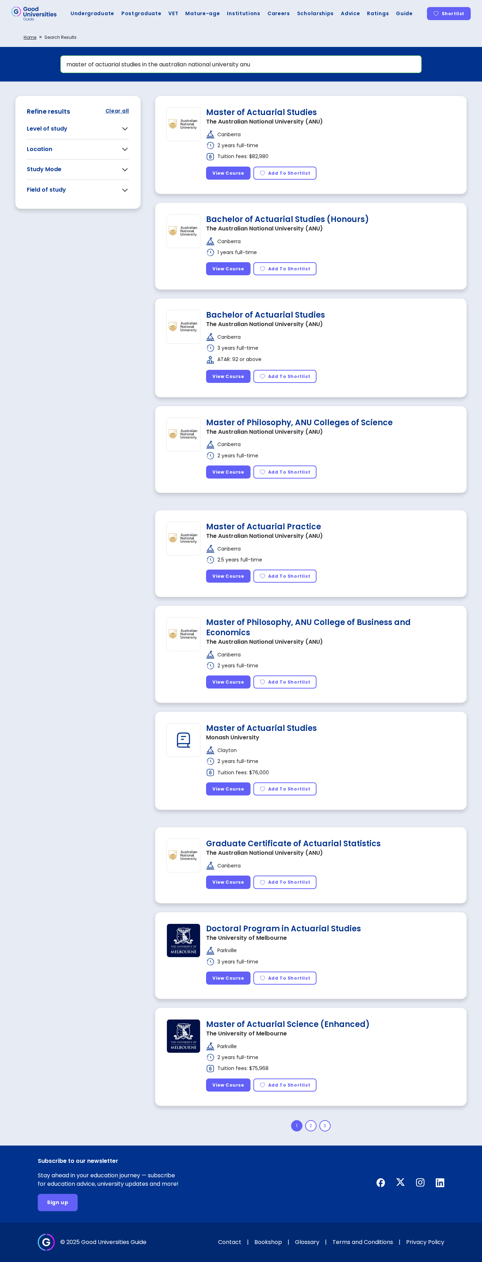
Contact (229, 1242)
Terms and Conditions (362, 1242)
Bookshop (268, 1242)
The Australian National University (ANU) (264, 122)
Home (30, 37)
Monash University (232, 737)
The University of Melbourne (246, 938)
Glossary (307, 1242)
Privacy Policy (425, 1242)
